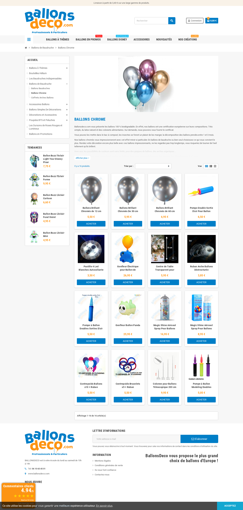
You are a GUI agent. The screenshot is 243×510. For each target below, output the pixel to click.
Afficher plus (82, 158)
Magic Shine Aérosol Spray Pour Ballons (164, 327)
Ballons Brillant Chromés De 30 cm (128, 210)
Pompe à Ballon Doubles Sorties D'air (91, 327)
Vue (200, 166)
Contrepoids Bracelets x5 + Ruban (128, 385)
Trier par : (128, 166)
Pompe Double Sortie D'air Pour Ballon (201, 210)
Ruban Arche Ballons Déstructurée (201, 268)
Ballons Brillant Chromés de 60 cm (165, 210)
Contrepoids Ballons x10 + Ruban (91, 385)
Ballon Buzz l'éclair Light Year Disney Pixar (53, 159)
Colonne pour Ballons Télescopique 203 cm (164, 385)
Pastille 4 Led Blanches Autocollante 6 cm (91, 269)
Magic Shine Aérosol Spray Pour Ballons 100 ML (201, 328)
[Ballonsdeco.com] (49, 20)
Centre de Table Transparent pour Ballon (164, 269)
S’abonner (200, 439)
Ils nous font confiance (105, 470)
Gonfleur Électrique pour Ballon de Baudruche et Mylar (128, 269)
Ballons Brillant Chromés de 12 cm (91, 210)
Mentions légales (103, 461)
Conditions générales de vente (109, 465)
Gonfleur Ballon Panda (128, 325)
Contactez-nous (102, 474)
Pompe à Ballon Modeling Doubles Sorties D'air (201, 387)
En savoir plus (104, 505)
